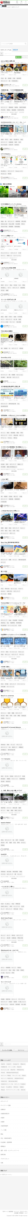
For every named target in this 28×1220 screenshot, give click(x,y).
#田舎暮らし (3, 287)
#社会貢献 (22, 840)
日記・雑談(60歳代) (6, 1138)
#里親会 (8, 110)
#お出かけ (3, 591)
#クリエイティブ (4, 533)
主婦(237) (9, 1064)
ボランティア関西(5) (6, 1075)
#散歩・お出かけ (18, 810)
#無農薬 (8, 778)
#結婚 (15, 316)
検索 (26, 43)
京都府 (2, 1121)
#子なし (21, 909)
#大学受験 (20, 316)
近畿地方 (3, 1109)
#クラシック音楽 (4, 322)
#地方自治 (8, 781)
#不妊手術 (3, 110)
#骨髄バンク (9, 255)
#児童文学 (11, 144)
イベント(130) (12, 1067)
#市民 (13, 972)
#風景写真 (3, 807)
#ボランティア (4, 81)
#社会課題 (15, 620)
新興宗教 (3, 1154)
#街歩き (19, 967)
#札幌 (21, 496)
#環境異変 (11, 226)
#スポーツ (21, 588)
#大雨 (15, 715)
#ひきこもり (21, 651)
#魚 (5, 221)
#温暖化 (2, 718)
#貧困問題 (12, 622)
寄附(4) (24, 1075)
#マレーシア (19, 744)
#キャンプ (3, 935)
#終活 (10, 530)
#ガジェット (14, 999)
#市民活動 (3, 686)
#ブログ (2, 651)
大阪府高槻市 (4, 1126)
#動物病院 (11, 107)
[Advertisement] (14, 25)
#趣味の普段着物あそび (12, 466)
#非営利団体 (18, 622)
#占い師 (15, 319)
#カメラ (8, 935)
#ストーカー (12, 322)
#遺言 (6, 530)
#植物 (2, 221)
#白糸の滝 (12, 1004)
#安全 (18, 530)
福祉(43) (19, 1067)
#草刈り (23, 224)
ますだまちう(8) (5, 1069)
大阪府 (2, 1117)
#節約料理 (19, 78)
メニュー (25, 3)
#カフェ (2, 319)
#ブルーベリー (15, 778)
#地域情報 (8, 967)
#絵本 (11, 139)
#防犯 (14, 970)
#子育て (6, 139)
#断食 (19, 715)
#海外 (8, 744)
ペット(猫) (3, 1130)
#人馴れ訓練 (3, 501)
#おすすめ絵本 (4, 144)
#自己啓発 (9, 871)
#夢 (15, 874)
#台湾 (22, 906)
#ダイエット (3, 713)
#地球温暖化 (17, 226)
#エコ (20, 285)
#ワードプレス (22, 999)
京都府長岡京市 (5, 1113)
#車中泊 (13, 935)
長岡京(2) (16, 1087)
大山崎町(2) (9, 1087)
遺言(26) (23, 1089)
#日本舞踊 (3, 466)
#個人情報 (18, 322)
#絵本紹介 (17, 144)
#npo (8, 622)
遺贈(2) (22, 1087)
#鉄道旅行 (3, 778)
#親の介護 (9, 377)
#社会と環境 (11, 224)
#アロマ (10, 435)
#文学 (20, 142)
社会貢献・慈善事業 (6, 1142)
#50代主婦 (7, 588)
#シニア (2, 909)
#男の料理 (23, 221)
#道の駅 (8, 938)
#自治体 (2, 781)
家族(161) (23, 1064)
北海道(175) (16, 1064)
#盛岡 (10, 842)
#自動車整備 (22, 778)
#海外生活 (3, 744)
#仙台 (10, 970)
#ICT (7, 842)
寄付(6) (3, 1072)
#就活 (10, 528)
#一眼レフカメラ (22, 1001)
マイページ (21, 1050)
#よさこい (22, 528)
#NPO (18, 842)
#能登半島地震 (22, 107)
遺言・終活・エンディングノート (10, 1150)
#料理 (2, 285)
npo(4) (3, 1087)
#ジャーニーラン (17, 255)
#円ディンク (12, 533)
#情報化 (2, 845)
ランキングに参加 (7, 1050)
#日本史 (15, 285)
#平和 (2, 530)
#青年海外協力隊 (12, 403)
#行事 (14, 530)
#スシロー (20, 874)
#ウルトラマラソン (5, 253)
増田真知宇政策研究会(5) (12, 1072)
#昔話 (21, 139)
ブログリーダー (23, 1211)
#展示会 (15, 437)
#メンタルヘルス (13, 651)
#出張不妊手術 (21, 110)
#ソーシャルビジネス (12, 625)
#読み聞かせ (16, 139)
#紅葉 (23, 776)
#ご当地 (2, 972)
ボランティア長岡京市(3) (7, 1078)
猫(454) (3, 1064)
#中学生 (2, 290)
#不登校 (6, 684)
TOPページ (5, 1211)
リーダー (17, 3)
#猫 (5, 78)
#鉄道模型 (13, 432)
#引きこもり (7, 654)
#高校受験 (22, 287)
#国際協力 (21, 747)
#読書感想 (11, 142)
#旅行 (2, 776)
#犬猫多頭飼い (15, 81)
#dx (13, 840)
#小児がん (10, 437)
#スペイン (3, 938)
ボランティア (4, 1101)
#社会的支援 (3, 625)
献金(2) (3, 1089)
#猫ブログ (16, 496)
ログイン (21, 3)
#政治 (7, 651)
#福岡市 (15, 1001)
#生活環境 (18, 224)
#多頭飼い (3, 377)
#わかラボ (8, 972)
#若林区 (22, 970)
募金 (2, 1134)
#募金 (18, 432)
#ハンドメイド (17, 906)
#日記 (2, 588)
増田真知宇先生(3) (19, 1078)
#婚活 (2, 316)
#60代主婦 (16, 909)
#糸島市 (10, 1001)
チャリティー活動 (6, 1105)
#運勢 (2, 528)
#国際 (10, 559)
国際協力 (3, 1146)
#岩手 (17, 840)
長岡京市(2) (4, 1081)
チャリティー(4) (16, 1075)
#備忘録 (9, 593)
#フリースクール (21, 684)
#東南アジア (14, 747)
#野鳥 (23, 285)
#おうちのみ (3, 593)
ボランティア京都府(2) (20, 1084)
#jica (18, 403)
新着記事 (15, 49)
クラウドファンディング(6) (13, 1089)
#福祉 (2, 654)
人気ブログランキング (5, 2)
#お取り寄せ (9, 591)
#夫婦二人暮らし (4, 906)
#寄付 (21, 432)
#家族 (12, 810)
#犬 (9, 348)
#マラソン (3, 255)
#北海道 (2, 464)
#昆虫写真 (16, 435)
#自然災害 (23, 715)
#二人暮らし (7, 903)
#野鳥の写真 (20, 938)
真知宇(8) (13, 1069)
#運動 (13, 713)
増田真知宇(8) (20, 1069)
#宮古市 (2, 842)
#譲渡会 (16, 107)
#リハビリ (13, 744)
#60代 (7, 464)
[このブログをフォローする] (25, 85)
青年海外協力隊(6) (13, 1081)
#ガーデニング (4, 374)
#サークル (21, 654)
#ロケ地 (6, 776)
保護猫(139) (4, 1067)
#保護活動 (11, 499)
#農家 (7, 290)
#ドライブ (9, 807)
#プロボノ (23, 842)
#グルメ (6, 285)
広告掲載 (16, 1213)
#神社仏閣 (15, 807)
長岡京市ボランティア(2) (7, 1084)
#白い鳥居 (23, 1004)
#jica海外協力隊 (4, 406)
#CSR (19, 625)
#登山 (11, 285)
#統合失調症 (15, 871)
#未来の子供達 (4, 226)
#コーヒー (15, 559)
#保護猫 (9, 78)
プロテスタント (5, 1158)
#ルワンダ (3, 562)
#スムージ (8, 718)
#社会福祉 (21, 620)
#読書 (2, 139)
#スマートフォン (4, 1004)
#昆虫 (8, 432)
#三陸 (14, 842)
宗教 (2, 1162)
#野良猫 (21, 348)
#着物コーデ (20, 464)
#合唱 (20, 319)
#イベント (3, 432)
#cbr (9, 747)
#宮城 (18, 970)
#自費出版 (14, 938)
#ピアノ (9, 287)
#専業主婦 (3, 871)
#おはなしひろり (19, 171)
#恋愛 (6, 316)
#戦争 (7, 715)
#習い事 (2, 715)
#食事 (9, 713)
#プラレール (3, 437)
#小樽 (19, 253)
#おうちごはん (20, 374)
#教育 (16, 142)
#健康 (6, 528)
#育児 (2, 684)
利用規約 (21, 1213)
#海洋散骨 (18, 1004)
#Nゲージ (21, 435)
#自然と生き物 (4, 224)
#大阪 (14, 78)
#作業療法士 (3, 749)
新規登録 (11, 1211)
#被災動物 (14, 110)
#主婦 (2, 78)
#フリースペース (10, 686)
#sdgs (10, 620)
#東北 (2, 840)
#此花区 (9, 173)
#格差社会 (3, 622)
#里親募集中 (17, 499)
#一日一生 (3, 874)
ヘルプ (25, 1213)
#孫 (9, 81)
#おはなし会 (3, 173)
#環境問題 (18, 221)
